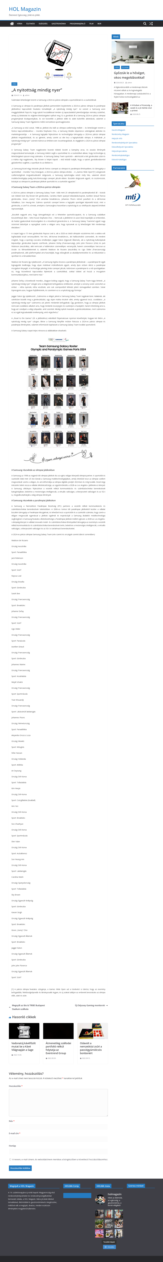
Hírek (19, 23)
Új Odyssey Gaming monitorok (90, 1005)
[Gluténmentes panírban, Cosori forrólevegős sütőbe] (99, 1233)
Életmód (30, 23)
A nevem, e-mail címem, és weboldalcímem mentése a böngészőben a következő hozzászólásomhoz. (60, 1159)
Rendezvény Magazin (120, 134)
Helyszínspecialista (119, 151)
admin (27, 95)
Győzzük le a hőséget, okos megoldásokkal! (129, 75)
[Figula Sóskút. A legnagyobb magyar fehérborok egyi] (119, 1233)
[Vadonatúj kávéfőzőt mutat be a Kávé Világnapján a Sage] (24, 1024)
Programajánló (77, 23)
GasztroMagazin (118, 130)
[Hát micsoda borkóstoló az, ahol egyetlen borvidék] (109, 1223)
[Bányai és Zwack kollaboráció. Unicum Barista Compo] (99, 1214)
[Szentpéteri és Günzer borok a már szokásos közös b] (119, 1214)
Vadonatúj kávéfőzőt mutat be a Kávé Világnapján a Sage (23, 1046)
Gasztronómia (59, 23)
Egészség (43, 23)
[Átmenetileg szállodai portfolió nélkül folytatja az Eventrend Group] (58, 1024)
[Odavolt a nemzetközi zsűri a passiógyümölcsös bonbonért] (92, 1024)
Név (12, 1121)
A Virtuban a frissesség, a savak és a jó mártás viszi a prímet (141, 108)
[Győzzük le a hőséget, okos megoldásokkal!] (133, 52)
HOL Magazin (25, 8)
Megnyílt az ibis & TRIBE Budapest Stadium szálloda (28, 1007)
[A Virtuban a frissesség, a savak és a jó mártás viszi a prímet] (120, 109)
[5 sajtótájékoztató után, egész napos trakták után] (119, 1223)
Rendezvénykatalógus (121, 155)
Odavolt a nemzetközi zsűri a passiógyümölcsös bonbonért (91, 1048)
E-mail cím (14, 1133)
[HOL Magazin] (12, 24)
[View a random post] (151, 24)
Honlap (12, 1145)
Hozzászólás (16, 1086)
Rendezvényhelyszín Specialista (124, 142)
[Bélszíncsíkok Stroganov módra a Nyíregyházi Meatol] (99, 1223)
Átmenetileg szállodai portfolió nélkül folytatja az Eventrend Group (58, 1048)
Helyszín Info (117, 138)
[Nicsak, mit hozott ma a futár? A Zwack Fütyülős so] (109, 1214)
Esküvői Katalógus (119, 159)
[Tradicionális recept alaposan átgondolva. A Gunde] (109, 1233)
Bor (99, 23)
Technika (125, 67)
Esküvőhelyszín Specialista (122, 147)
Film (91, 23)
